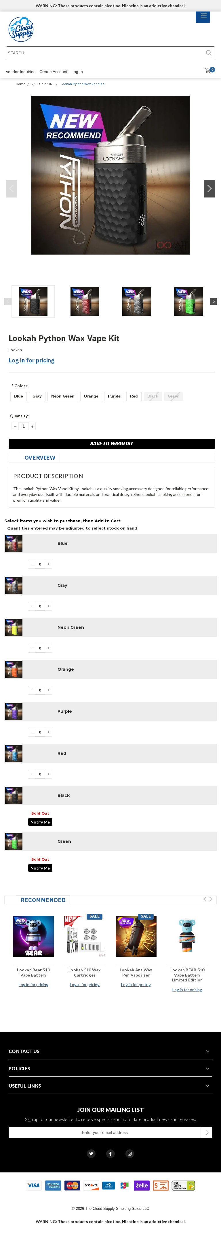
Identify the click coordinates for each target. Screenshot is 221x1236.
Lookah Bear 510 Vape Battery (33, 972)
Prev (205, 899)
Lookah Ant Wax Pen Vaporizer (136, 972)
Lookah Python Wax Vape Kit (82, 84)
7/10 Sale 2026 (43, 84)
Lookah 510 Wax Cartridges (84, 972)
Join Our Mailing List (110, 1110)
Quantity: (19, 415)
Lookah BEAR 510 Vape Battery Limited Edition (187, 974)
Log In (77, 71)
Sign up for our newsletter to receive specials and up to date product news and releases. (110, 1119)
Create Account (53, 71)
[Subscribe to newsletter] (206, 1132)
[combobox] (104, 53)
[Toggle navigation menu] (203, 17)
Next (209, 189)
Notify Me (40, 821)
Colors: (20, 385)
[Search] (209, 53)
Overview (40, 457)
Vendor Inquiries (20, 71)
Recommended (43, 900)
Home (20, 84)
